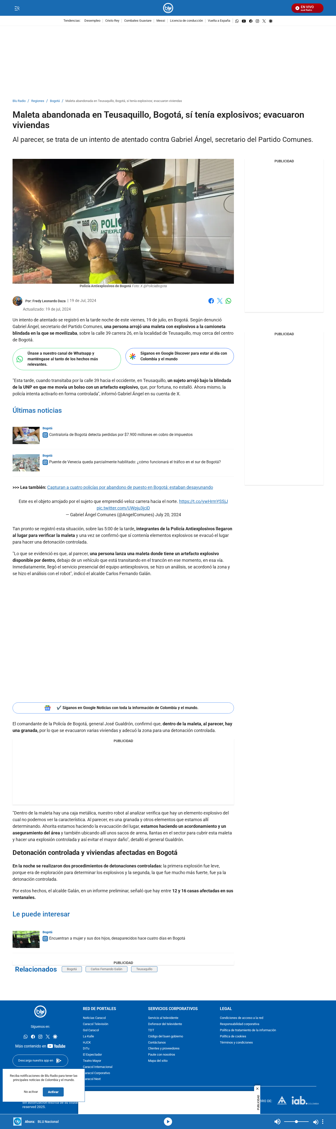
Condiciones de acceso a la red (241, 1018)
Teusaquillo (144, 969)
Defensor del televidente (165, 1024)
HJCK (87, 1042)
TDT (151, 1030)
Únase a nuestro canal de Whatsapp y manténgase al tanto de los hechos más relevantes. (63, 359)
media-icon (168, 1121)
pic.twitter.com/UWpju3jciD (123, 508)
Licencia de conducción (186, 21)
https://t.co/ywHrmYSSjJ (203, 501)
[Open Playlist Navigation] (322, 1121)
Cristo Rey (112, 21)
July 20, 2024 (168, 514)
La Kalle (88, 1036)
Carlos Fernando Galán (106, 969)
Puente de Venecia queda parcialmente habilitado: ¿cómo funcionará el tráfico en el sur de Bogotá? (135, 462)
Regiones (37, 101)
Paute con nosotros (161, 1054)
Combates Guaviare (138, 21)
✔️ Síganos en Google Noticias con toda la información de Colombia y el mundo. (128, 707)
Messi (160, 21)
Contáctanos (157, 1042)
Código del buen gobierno (165, 1036)
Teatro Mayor (92, 1061)
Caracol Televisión (95, 1024)
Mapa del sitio (158, 1061)
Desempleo (92, 21)
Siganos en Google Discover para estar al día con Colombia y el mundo (183, 356)
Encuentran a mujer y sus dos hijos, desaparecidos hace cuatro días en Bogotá (117, 938)
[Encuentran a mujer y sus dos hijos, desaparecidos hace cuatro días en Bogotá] (26, 939)
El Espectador (92, 1054)
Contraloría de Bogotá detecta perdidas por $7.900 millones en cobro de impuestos (121, 434)
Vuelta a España (219, 21)
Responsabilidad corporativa (239, 1024)
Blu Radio (19, 101)
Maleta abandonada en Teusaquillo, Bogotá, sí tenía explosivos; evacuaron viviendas (123, 101)
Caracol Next (92, 1079)
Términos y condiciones (236, 1042)
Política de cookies (233, 1036)
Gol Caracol (91, 1030)
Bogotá (55, 101)
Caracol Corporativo (96, 1073)
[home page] (168, 8)
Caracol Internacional (97, 1067)
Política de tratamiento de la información (248, 1030)
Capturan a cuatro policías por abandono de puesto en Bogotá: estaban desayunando (130, 487)
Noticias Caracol (94, 1018)
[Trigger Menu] (17, 8)
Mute (277, 1122)
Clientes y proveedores (164, 1048)
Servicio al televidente (163, 1018)
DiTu (86, 1048)
